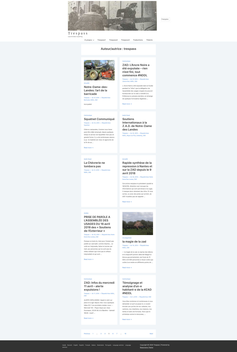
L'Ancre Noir (126, 81)
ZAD (96, 100)
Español (81, 345)
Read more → (127, 104)
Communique (126, 61)
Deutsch (69, 345)
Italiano (94, 345)
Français (87, 345)
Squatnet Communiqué (99, 119)
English (76, 345)
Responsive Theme (146, 347)
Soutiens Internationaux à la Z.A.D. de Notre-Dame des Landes (137, 124)
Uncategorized (126, 238)
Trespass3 (125, 40)
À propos (88, 40)
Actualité (86, 83)
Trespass (78, 33)
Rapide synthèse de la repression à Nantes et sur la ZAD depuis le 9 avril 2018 (137, 168)
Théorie (149, 40)
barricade (87, 100)
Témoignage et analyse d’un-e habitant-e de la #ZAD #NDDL (137, 288)
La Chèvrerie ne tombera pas (94, 164)
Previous (87, 334)
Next (151, 334)
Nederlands (100, 345)
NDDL (92, 100)
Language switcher (118, 345)
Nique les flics (131, 135)
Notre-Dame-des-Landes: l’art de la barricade (96, 90)
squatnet (87, 125)
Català (64, 345)
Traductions (138, 40)
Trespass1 (101, 40)
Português (108, 345)
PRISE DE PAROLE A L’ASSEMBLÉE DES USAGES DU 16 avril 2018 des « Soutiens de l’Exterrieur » (97, 223)
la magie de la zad (134, 241)
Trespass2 (113, 40)
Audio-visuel (126, 115)
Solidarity (139, 135)
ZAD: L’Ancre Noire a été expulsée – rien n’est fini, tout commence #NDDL (135, 70)
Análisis (86, 213)
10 (125, 334)
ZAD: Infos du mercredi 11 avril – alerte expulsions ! (99, 286)
